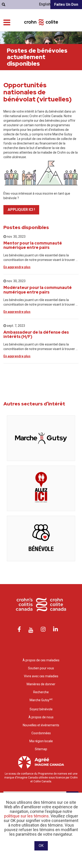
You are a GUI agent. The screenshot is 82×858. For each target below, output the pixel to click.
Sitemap (41, 749)
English (45, 4)
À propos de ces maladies (41, 660)
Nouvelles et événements (41, 725)
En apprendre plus (17, 267)
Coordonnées (41, 733)
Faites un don (66, 4)
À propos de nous (41, 717)
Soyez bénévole (41, 709)
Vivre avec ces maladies (41, 676)
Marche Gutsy (41, 700)
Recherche (41, 692)
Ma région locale (41, 741)
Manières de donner (41, 684)
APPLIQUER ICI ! (21, 209)
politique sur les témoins (26, 816)
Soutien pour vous (41, 668)
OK (41, 845)
